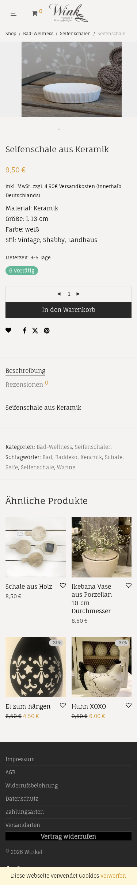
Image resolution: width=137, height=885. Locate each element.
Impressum (20, 759)
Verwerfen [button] (113, 876)
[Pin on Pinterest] (47, 330)
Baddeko (66, 457)
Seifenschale (37, 467)
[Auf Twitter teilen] (35, 330)
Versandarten (22, 825)
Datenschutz (21, 799)
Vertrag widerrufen (68, 836)
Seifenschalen (75, 33)
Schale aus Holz (28, 586)
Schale (113, 457)
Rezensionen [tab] (26, 384)
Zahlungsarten (24, 812)
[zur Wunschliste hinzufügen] (11, 330)
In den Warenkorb (68, 309)
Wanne (66, 467)
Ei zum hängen (27, 706)
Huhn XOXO (89, 706)
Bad (47, 457)
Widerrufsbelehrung (31, 785)
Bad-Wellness (38, 33)
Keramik (91, 457)
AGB (10, 772)
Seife (11, 467)
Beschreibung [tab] (25, 370)
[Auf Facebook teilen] (24, 330)
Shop (10, 33)
